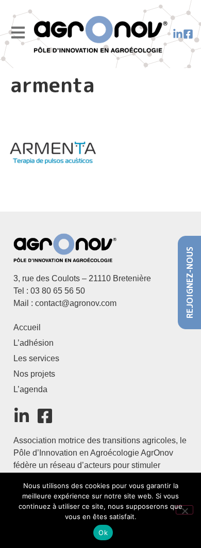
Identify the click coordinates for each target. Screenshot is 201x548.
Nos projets (34, 373)
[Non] (184, 509)
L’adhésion (33, 343)
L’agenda (30, 389)
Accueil (27, 327)
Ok (103, 532)
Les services (36, 358)
